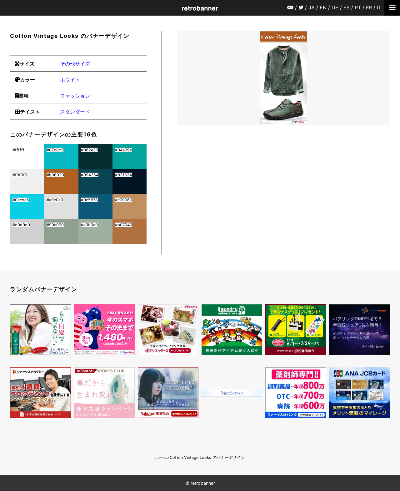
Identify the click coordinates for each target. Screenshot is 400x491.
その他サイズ (75, 64)
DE (335, 7)
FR (369, 7)
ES (346, 7)
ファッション (75, 96)
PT (358, 7)
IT (379, 7)
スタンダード (75, 112)
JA (311, 7)
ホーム (161, 457)
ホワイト (70, 79)
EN (323, 7)
